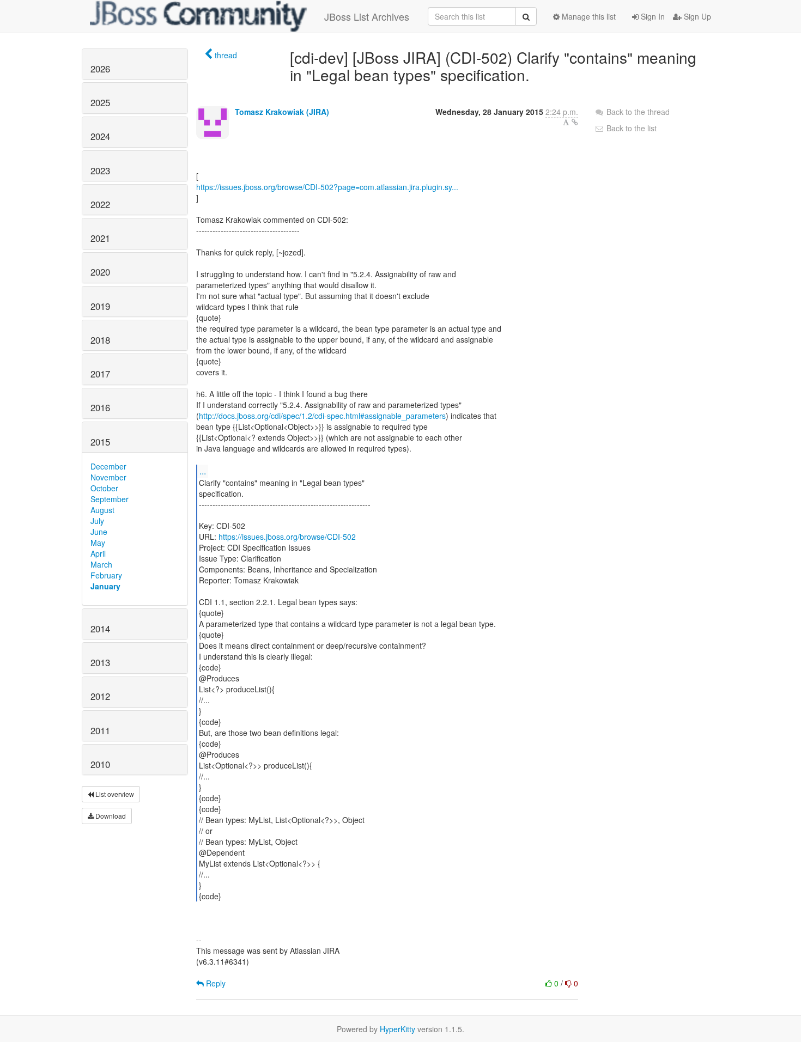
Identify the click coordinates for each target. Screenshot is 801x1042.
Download (110, 815)
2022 (100, 204)
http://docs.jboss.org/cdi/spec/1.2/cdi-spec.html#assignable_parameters (322, 415)
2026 (100, 68)
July (97, 520)
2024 (100, 136)
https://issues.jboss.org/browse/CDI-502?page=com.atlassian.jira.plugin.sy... (327, 186)
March (101, 564)
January (105, 586)
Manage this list (588, 16)
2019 (100, 306)
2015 (100, 441)
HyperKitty (397, 1028)
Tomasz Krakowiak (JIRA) (282, 111)
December (108, 466)
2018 (100, 339)
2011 (100, 730)
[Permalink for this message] (575, 122)
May (97, 542)
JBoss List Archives (366, 16)
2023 (100, 170)
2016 (100, 407)
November (108, 477)
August (102, 509)
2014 (100, 628)
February (106, 575)
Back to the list (630, 128)
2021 (100, 238)
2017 (100, 373)
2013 (100, 662)
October (104, 488)
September (109, 498)
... (202, 471)
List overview (114, 794)
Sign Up (696, 16)
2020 (100, 271)
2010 (100, 764)
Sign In (652, 16)
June (98, 531)
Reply (215, 983)
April (98, 553)
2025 (100, 102)
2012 (100, 696)
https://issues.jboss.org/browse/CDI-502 (287, 536)
